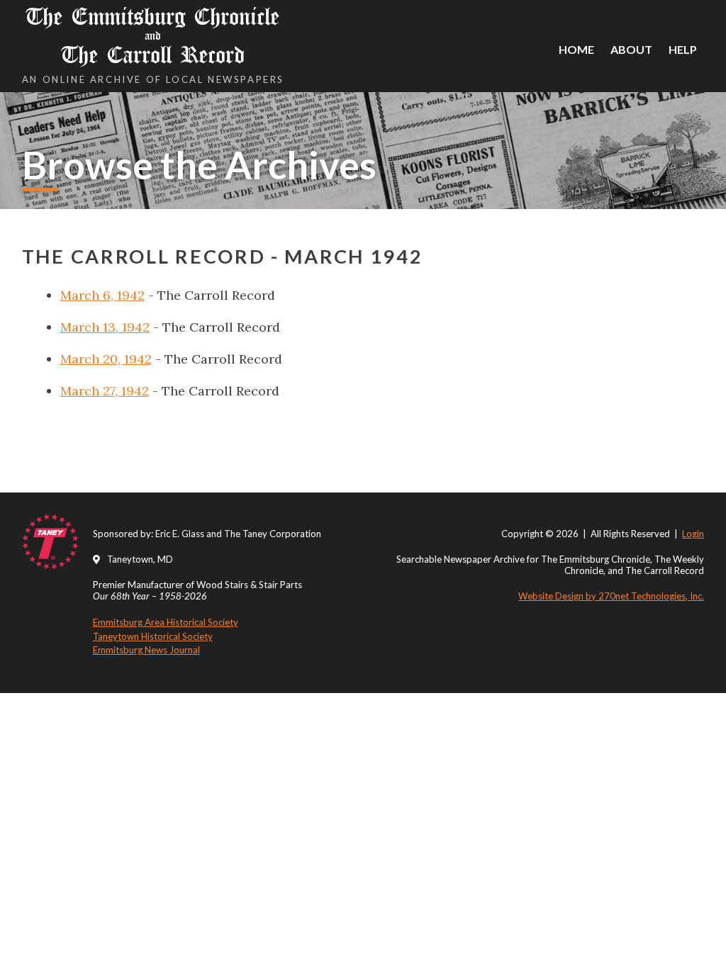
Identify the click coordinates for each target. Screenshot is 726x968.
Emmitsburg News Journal (146, 649)
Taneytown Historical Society (153, 636)
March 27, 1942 (104, 391)
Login (693, 533)
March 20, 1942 (106, 359)
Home (576, 49)
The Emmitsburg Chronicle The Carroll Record (152, 35)
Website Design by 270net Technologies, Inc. (611, 596)
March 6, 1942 (102, 295)
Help (683, 49)
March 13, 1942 (105, 327)
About (631, 49)
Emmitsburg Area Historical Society (165, 622)
